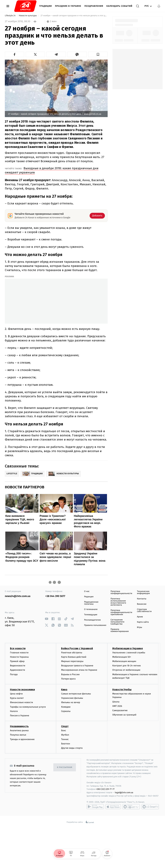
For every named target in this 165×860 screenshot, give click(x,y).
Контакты (141, 599)
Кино (64, 689)
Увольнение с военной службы (128, 652)
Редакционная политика (91, 603)
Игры (139, 627)
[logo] (25, 6)
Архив (140, 617)
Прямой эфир (17, 661)
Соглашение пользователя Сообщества (117, 622)
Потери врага (68, 678)
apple (113, 806)
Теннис (65, 739)
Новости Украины (19, 657)
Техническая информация (143, 592)
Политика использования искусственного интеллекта (118, 602)
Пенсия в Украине (19, 715)
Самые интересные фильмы (76, 693)
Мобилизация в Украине (127, 648)
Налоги (14, 711)
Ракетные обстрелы (71, 652)
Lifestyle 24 (10, 16)
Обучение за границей (124, 714)
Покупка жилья (18, 734)
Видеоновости (17, 665)
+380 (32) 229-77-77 (105, 789)
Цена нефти (16, 693)
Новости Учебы (121, 689)
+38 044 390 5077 (55, 596)
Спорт (64, 726)
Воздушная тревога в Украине (77, 665)
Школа (115, 701)
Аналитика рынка (19, 730)
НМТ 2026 (117, 706)
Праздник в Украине (68, 6)
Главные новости (19, 652)
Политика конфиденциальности (121, 592)
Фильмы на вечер (70, 702)
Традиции (45, 6)
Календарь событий (119, 6)
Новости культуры (28, 16)
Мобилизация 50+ (121, 657)
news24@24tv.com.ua (17, 596)
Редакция (88, 597)
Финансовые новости (21, 702)
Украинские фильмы (72, 698)
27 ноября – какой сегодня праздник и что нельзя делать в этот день (73, 16)
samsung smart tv (150, 806)
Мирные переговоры (72, 661)
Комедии (65, 707)
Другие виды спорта (71, 748)
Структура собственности (144, 610)
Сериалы (65, 711)
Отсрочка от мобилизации (126, 670)
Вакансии (141, 604)
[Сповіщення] (159, 6)
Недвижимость (19, 726)
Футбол (65, 734)
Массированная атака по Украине (79, 670)
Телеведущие (90, 615)
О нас (86, 591)
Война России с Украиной (77, 648)
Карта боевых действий (73, 657)
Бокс (63, 730)
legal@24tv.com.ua (124, 792)
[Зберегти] (97, 54)
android (95, 806)
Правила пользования (95, 625)
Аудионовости (17, 670)
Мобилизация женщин (124, 661)
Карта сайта (143, 622)
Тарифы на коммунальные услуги (28, 707)
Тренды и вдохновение (22, 739)
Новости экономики (22, 689)
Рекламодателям (92, 620)
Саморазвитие (120, 710)
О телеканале (90, 609)
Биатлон (65, 743)
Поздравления (93, 6)
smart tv (131, 806)
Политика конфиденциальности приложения (121, 612)
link (46, 619)
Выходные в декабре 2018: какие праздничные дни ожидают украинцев (51, 170)
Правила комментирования (120, 630)
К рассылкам (64, 767)
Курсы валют (17, 698)
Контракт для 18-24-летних (126, 665)
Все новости (17, 648)
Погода (14, 674)
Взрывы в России (70, 674)
